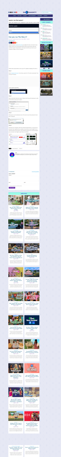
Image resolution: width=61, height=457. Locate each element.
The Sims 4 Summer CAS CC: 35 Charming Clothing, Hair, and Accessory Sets (15, 448)
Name (10, 182)
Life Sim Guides (32, 350)
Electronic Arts (32, 422)
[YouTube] (16, 12)
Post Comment (12, 187)
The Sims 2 (15, 422)
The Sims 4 (12, 40)
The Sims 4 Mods (16, 230)
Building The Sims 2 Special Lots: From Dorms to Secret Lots (16, 424)
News (9, 40)
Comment (10, 175)
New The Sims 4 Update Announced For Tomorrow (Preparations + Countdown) (16, 400)
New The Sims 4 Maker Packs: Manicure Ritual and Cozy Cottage (16, 208)
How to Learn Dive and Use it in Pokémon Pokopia (31, 448)
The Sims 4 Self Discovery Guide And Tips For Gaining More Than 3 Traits (32, 232)
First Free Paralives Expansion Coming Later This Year (16, 352)
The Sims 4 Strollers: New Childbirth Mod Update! (16, 232)
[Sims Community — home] (29, 12)
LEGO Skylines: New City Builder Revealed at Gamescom (15, 304)
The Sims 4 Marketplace (16, 206)
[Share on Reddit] (15, 43)
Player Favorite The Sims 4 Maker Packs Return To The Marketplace (15, 376)
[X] (11, 12)
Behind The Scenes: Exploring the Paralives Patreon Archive (32, 208)
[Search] (52, 12)
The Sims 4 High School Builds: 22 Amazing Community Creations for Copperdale (32, 280)
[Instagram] (10, 12)
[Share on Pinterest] (13, 43)
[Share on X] (11, 43)
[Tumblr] (15, 12)
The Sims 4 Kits (16, 278)
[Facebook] (8, 12)
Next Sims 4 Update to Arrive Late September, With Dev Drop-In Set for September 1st (16, 256)
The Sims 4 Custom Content (16, 446)
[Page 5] (47, 68)
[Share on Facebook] (9, 43)
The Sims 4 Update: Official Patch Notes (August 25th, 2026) (32, 328)
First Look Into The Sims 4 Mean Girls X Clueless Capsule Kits (32, 304)
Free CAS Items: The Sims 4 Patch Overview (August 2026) (16, 328)
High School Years (31, 278)
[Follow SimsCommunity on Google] (16, 43)
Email (25, 182)
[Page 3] (46, 68)
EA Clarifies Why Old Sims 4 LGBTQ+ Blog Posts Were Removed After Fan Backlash (32, 424)
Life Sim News (32, 206)
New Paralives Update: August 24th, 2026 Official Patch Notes (32, 376)
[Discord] (13, 12)
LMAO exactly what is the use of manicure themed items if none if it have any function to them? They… (47, 36)
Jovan (16, 152)
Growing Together (31, 230)
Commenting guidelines (35, 171)
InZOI (32, 254)
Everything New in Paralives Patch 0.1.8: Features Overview (31, 352)
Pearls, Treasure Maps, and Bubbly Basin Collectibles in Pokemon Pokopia (32, 400)
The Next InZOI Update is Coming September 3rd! (32, 256)
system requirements (15, 148)
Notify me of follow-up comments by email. (16, 185)
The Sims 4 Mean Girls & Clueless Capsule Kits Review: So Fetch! (16, 280)
